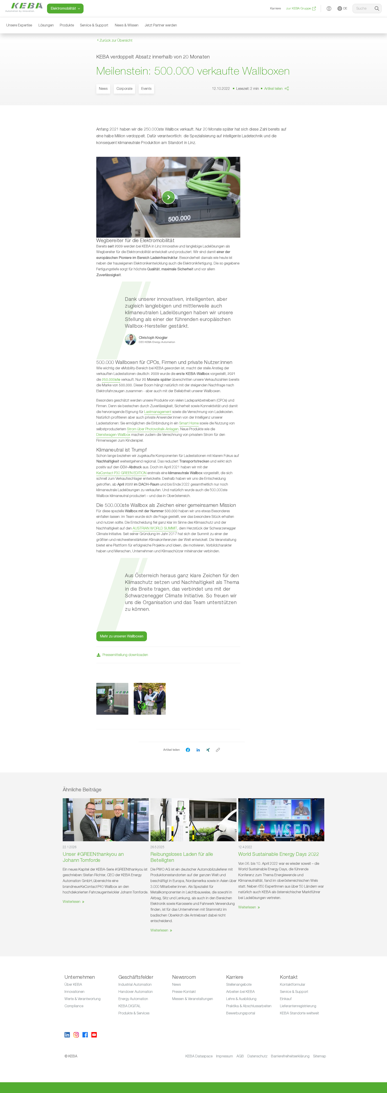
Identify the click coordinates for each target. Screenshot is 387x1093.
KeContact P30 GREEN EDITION (121, 473)
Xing (279, 118)
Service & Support (94, 25)
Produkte (67, 25)
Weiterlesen (71, 902)
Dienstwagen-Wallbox (113, 435)
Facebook (283, 101)
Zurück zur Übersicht (115, 40)
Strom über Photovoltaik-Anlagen (152, 429)
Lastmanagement (157, 412)
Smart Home (189, 423)
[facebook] (188, 750)
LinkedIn (282, 110)
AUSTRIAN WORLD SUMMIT (155, 528)
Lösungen (46, 25)
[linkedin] (198, 749)
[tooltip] (218, 750)
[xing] (208, 749)
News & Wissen (126, 25)
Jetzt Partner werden (161, 25)
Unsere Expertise (19, 25)
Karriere (275, 8)
